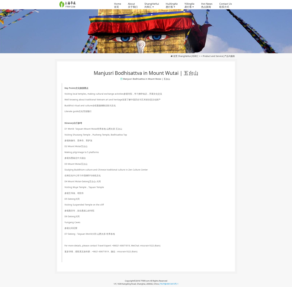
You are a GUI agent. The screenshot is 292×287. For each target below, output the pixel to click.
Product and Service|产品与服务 (219, 56)
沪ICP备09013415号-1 (168, 283)
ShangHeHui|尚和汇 (188, 56)
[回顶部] (288, 283)
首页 (175, 56)
